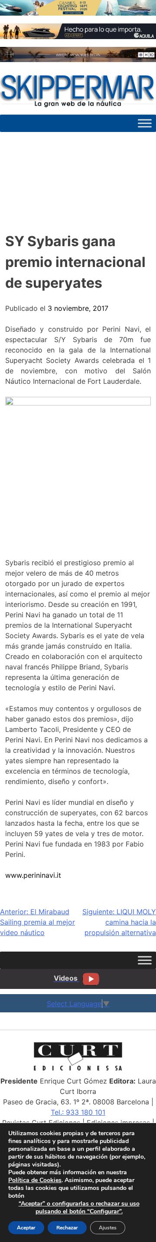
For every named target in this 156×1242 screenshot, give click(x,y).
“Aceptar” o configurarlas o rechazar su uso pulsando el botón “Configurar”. (79, 1208)
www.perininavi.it (33, 875)
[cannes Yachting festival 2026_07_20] (78, 13)
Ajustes (108, 1227)
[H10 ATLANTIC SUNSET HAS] (78, 59)
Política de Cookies (35, 1180)
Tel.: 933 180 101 (78, 1112)
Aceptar (26, 1227)
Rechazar (67, 1227)
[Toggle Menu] (145, 123)
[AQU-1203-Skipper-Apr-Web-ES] (78, 36)
